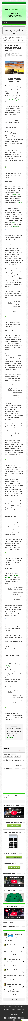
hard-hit (14, 222)
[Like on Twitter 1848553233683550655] (11, 994)
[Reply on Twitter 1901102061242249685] (4, 954)
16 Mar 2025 (9, 946)
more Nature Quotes (8, 922)
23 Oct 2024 (9, 972)
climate (11, 681)
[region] (14, 897)
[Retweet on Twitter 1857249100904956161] (7, 965)
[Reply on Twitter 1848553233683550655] (4, 994)
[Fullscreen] (22, 816)
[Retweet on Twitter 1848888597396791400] (7, 980)
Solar (11, 55)
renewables (17, 756)
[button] (14, 897)
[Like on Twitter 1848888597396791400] (11, 980)
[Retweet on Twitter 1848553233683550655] (7, 994)
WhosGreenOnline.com (14, 945)
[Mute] (19, 816)
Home (5, 37)
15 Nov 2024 (9, 961)
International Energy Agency (13, 100)
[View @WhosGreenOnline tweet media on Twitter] (5, 977)
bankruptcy (16, 226)
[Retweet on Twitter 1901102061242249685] (7, 954)
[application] (14, 812)
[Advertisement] (15, 781)
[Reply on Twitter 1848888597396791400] (4, 980)
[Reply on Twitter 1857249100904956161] (4, 965)
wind (20, 55)
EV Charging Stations (14, 825)
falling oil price (9, 224)
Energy (5, 39)
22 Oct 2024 (9, 986)
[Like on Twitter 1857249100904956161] (11, 965)
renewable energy (8, 756)
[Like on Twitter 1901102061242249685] (11, 954)
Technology (16, 55)
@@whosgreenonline (17, 952)
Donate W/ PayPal (14, 867)
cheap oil (19, 202)
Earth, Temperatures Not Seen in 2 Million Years (13, 764)
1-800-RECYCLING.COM (14, 857)
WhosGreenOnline (15, 53)
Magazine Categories (14, 37)
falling (8, 666)
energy (13, 754)
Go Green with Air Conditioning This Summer (15, 760)
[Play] (6, 816)
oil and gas (16, 194)
